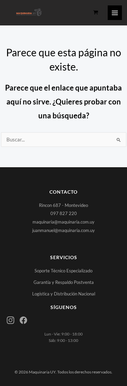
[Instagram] (10, 320)
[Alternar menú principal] (115, 12)
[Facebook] (23, 320)
